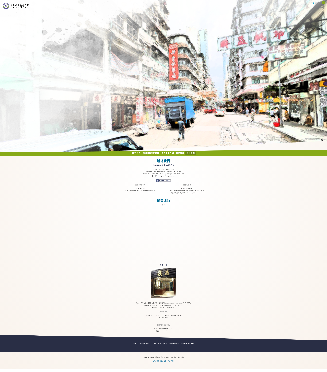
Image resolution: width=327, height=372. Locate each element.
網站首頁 (156, 361)
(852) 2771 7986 (157, 174)
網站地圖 (171, 361)
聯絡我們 (163, 361)
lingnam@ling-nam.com (167, 176)
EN (318, 3)
